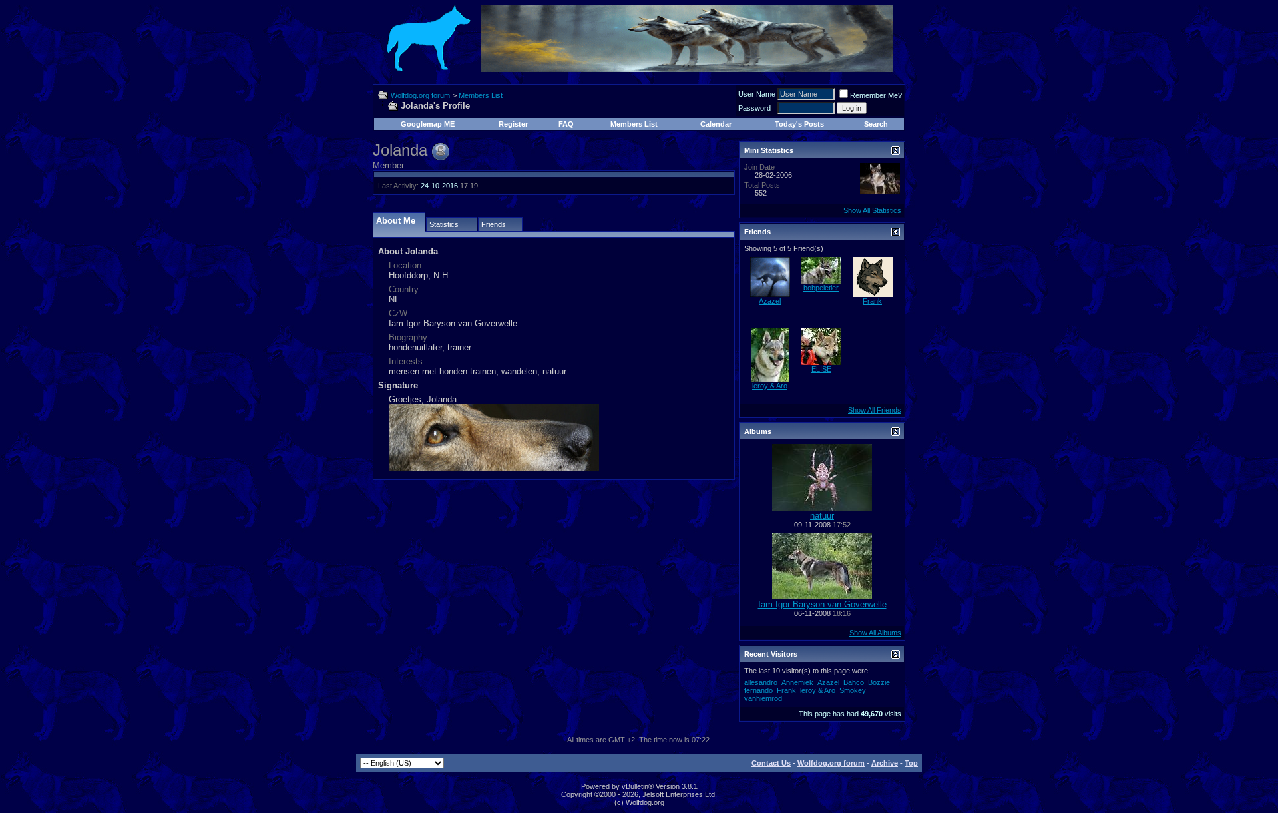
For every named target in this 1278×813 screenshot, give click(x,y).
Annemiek (797, 682)
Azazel (770, 301)
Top (911, 763)
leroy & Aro (769, 386)
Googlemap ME (428, 124)
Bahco (853, 682)
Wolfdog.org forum (420, 95)
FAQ (566, 124)
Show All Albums (875, 633)
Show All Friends (874, 410)
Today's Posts (799, 124)
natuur (822, 516)
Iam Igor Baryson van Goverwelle (822, 604)
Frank (872, 301)
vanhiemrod (763, 698)
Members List (481, 95)
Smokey (852, 690)
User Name (756, 94)
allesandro (760, 682)
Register (513, 124)
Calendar (716, 124)
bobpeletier (821, 288)
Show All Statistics (872, 210)
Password (754, 108)
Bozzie (879, 682)
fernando (758, 690)
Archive (884, 763)
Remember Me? (876, 95)
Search (876, 124)
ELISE (821, 369)
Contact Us (771, 763)
